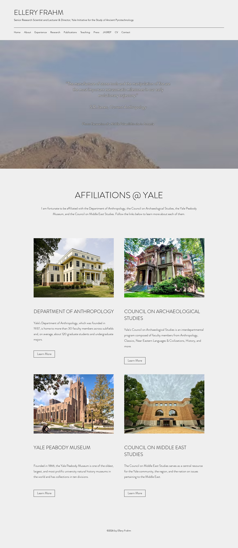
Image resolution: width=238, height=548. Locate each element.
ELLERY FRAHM (38, 12)
